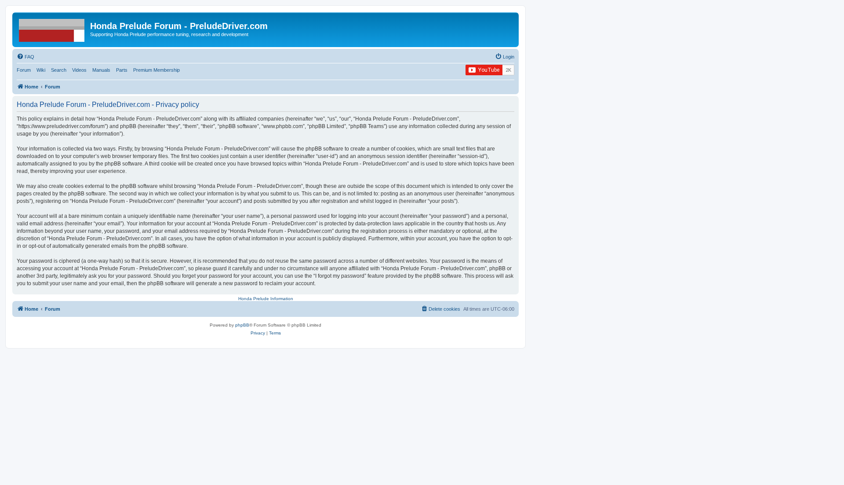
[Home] (52, 29)
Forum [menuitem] (24, 70)
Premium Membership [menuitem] (156, 70)
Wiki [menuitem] (40, 70)
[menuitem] (25, 56)
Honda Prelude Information (265, 298)
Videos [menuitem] (79, 70)
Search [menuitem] (58, 70)
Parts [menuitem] (121, 70)
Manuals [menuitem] (101, 70)
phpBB (242, 325)
